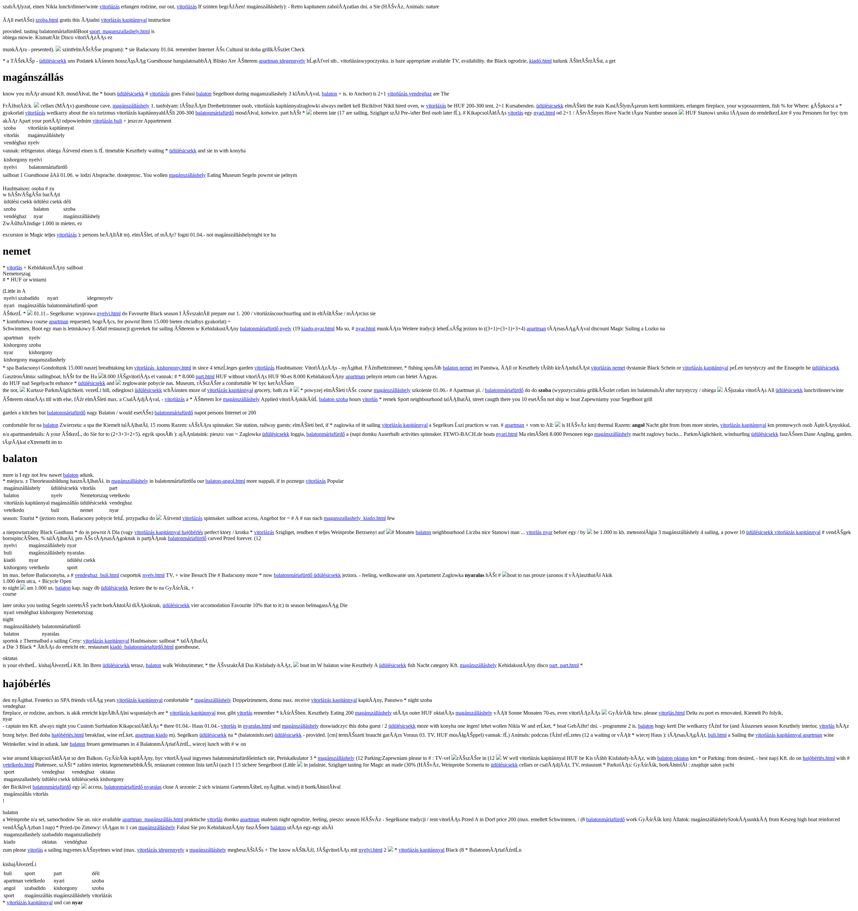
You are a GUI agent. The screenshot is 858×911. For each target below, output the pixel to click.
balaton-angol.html (225, 481)
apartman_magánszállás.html (152, 819)
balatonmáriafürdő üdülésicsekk (307, 575)
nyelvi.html (109, 313)
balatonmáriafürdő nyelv (266, 328)
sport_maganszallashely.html (119, 31)
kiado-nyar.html (317, 328)
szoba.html (47, 20)
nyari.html (544, 113)
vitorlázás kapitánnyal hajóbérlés (168, 532)
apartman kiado (151, 735)
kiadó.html (540, 61)
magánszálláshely (131, 106)
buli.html (717, 735)
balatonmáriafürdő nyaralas (133, 787)
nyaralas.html (257, 726)
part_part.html (564, 665)
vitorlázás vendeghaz (409, 93)
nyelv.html (153, 575)
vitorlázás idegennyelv (160, 850)
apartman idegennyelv (282, 61)
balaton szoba (333, 399)
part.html (205, 376)
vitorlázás (110, 6)
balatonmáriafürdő (214, 113)
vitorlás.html (672, 713)
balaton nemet (457, 368)
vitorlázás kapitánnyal (124, 20)
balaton (203, 93)
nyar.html (365, 328)
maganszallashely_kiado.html (355, 518)
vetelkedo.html (18, 765)
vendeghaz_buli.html (97, 575)
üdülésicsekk (52, 61)
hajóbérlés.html (68, 735)
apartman (58, 321)
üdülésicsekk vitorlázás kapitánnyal (783, 532)
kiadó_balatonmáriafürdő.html (142, 647)
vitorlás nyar (539, 532)
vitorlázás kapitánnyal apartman (788, 735)
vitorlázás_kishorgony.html (162, 368)
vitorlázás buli (107, 121)
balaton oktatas (673, 758)
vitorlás (515, 113)
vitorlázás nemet (608, 368)
